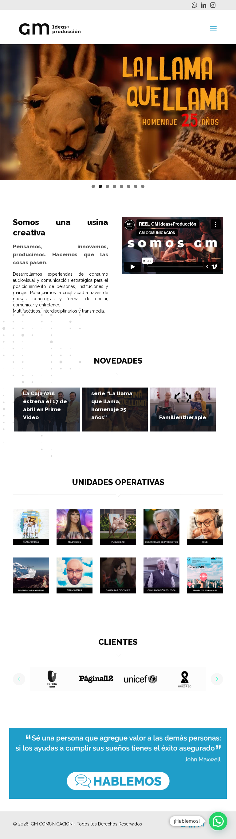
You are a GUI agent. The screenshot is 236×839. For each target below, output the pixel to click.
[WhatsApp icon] (194, 5)
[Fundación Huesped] (140, 679)
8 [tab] (142, 186)
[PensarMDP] (184, 679)
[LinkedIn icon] (203, 5)
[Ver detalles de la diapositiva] (118, 112)
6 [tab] (128, 186)
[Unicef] (96, 679)
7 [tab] (135, 186)
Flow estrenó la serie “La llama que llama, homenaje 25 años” (112, 401)
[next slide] (217, 679)
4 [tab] (114, 186)
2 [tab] (100, 186)
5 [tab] (121, 186)
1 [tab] (93, 186)
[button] (218, 821)
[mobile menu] (213, 28)
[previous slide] (19, 679)
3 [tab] (107, 186)
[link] (31, 527)
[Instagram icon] (213, 5)
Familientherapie (182, 417)
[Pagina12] (51, 679)
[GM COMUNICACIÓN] (50, 28)
